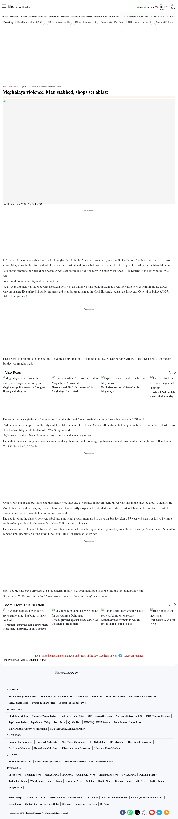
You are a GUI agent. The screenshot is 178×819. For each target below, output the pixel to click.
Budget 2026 (15, 787)
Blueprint (54, 16)
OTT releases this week (139, 22)
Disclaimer (92, 797)
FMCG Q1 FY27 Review (97, 722)
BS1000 (145, 16)
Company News (33, 774)
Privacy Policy (57, 797)
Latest (23, 16)
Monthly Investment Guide (30, 22)
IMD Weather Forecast (158, 716)
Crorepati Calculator (47, 742)
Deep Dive (171, 16)
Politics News (157, 781)
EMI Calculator (97, 742)
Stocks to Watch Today (44, 716)
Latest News (15, 774)
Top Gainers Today (40, 722)
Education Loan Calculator (76, 748)
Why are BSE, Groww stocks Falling (28, 729)
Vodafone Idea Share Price (73, 703)
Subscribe (80, 804)
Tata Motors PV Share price (143, 696)
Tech (123, 16)
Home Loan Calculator (46, 748)
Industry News (54, 781)
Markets (42, 16)
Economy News (123, 781)
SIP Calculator (116, 742)
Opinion (65, 16)
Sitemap (66, 804)
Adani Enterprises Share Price (56, 696)
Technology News (18, 781)
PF (117, 16)
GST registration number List (147, 797)
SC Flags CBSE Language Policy (67, 729)
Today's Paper (16, 797)
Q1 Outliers (74, 722)
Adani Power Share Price (89, 696)
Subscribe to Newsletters (48, 761)
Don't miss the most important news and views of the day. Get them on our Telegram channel (89, 655)
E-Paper (33, 16)
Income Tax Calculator (21, 742)
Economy (110, 16)
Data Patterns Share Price (127, 722)
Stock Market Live (18, 716)
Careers (93, 804)
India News (13, 86)
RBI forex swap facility (59, 22)
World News (36, 781)
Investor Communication (114, 797)
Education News (73, 781)
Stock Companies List (20, 761)
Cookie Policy (75, 797)
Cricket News (129, 774)
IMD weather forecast (85, 22)
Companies (133, 16)
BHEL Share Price (18, 703)
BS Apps (104, 804)
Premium (14, 16)
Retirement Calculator (140, 742)
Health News (104, 781)
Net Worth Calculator (73, 742)
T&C (43, 797)
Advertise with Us (49, 804)
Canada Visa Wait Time (112, 22)
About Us (32, 797)
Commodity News (85, 774)
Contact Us (31, 804)
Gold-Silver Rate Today (72, 716)
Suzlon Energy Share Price (23, 696)
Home (5, 16)
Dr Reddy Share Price (43, 703)
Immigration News (108, 774)
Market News (52, 774)
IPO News (67, 774)
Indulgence (157, 16)
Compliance (15, 804)
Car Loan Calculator (20, 748)
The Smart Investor (81, 16)
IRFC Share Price (115, 696)
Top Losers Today (18, 722)
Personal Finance (148, 774)
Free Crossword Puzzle (101, 761)
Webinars (99, 16)
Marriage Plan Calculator (108, 748)
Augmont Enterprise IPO (129, 716)
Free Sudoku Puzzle (75, 761)
